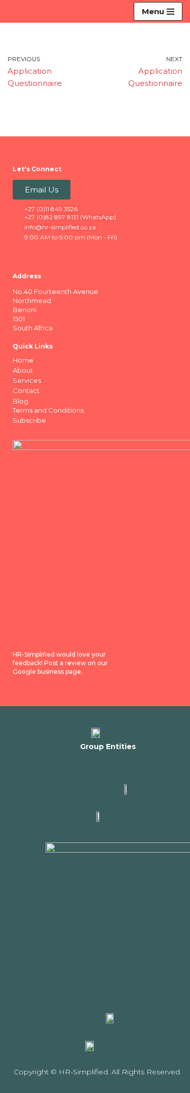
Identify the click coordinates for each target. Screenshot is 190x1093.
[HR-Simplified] (24, 11)
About (23, 370)
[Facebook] (21, 253)
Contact (26, 390)
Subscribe (29, 420)
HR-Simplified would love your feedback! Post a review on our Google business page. (60, 663)
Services (27, 380)
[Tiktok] (100, 253)
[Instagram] (60, 253)
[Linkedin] (41, 253)
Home (23, 360)
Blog (20, 401)
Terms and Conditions (48, 410)
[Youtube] (80, 253)
